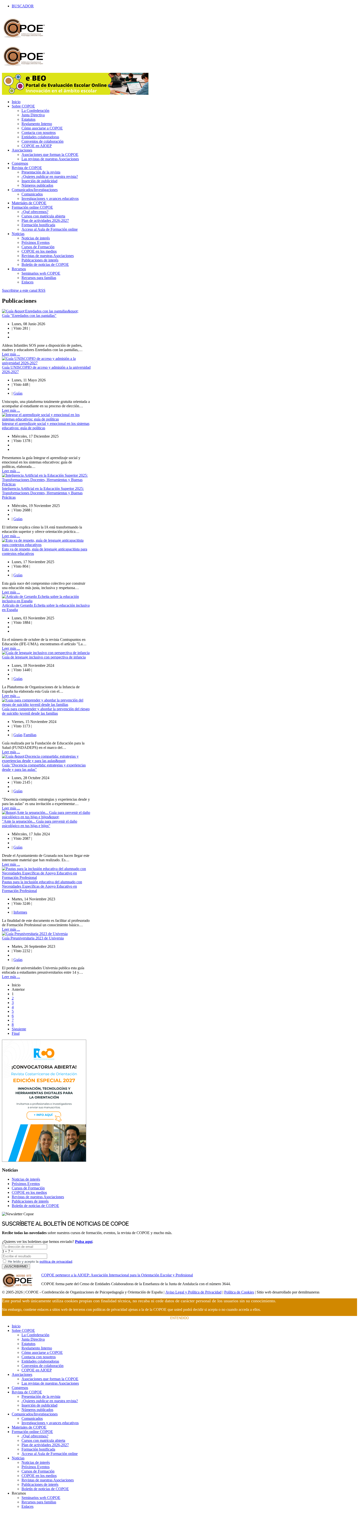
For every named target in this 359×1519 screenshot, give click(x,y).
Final (16, 1033)
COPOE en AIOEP (36, 146)
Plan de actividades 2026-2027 (45, 220)
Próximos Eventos (35, 242)
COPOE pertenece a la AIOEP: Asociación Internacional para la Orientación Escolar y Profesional (117, 1275)
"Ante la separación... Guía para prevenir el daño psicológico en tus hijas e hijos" (39, 823)
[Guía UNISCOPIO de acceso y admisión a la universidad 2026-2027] (46, 363)
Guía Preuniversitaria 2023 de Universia (33, 938)
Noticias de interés (35, 238)
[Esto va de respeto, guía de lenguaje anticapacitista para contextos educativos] (46, 545)
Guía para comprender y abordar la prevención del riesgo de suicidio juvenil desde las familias (46, 711)
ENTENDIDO (179, 1318)
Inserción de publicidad (39, 181)
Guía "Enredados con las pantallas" (29, 315)
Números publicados (37, 185)
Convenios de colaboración (42, 141)
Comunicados (32, 194)
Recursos (19, 269)
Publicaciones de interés (39, 260)
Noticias (18, 234)
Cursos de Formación (37, 247)
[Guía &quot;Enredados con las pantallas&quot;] (40, 311)
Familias (29, 735)
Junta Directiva (33, 115)
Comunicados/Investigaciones (35, 190)
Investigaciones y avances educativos (50, 198)
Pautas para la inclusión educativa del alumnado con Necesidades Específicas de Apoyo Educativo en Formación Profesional (42, 886)
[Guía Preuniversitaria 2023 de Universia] (35, 934)
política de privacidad (56, 1261)
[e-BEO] (75, 93)
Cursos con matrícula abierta (43, 216)
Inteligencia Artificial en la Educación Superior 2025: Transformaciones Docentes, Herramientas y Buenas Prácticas (43, 492)
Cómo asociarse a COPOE (42, 128)
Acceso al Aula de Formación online (49, 229)
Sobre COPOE (23, 106)
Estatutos (28, 119)
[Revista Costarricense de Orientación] (44, 1160)
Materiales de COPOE (29, 203)
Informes (20, 912)
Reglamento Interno (36, 124)
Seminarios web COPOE (40, 273)
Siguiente (19, 1029)
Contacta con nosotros (38, 132)
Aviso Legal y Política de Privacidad (193, 1292)
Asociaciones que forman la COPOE (49, 154)
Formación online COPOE (32, 207)
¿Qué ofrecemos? (34, 212)
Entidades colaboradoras (40, 137)
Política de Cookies (239, 1292)
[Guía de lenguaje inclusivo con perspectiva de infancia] (46, 653)
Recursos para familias (38, 278)
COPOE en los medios (39, 251)
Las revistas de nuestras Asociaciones (50, 159)
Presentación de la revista (40, 172)
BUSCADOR (23, 6)
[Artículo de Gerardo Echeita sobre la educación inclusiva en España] (46, 601)
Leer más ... (11, 354)
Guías (17, 393)
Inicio (16, 102)
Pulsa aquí (83, 1241)
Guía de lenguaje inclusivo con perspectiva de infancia (44, 657)
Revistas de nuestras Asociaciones (47, 256)
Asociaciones (22, 150)
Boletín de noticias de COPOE (45, 264)
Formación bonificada (38, 225)
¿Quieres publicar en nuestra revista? (49, 176)
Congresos (20, 163)
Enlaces (27, 282)
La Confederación (35, 110)
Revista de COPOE (27, 168)
